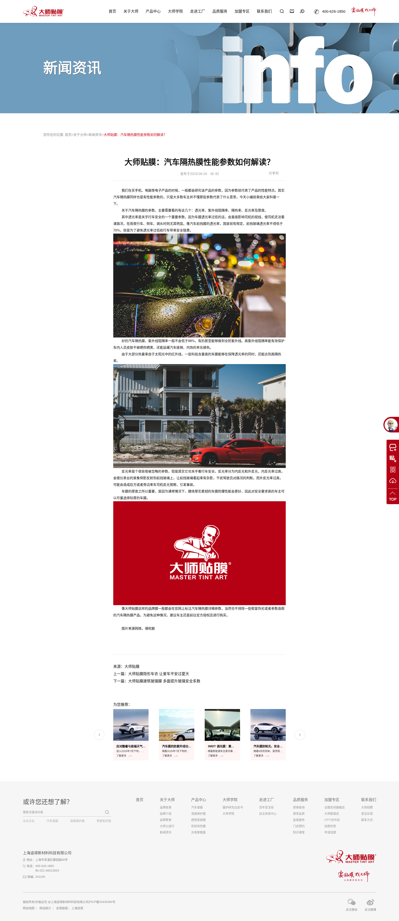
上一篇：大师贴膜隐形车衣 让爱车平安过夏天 (151, 674)
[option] (131, 734)
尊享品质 (299, 813)
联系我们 (264, 11)
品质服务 (219, 11)
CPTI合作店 (332, 819)
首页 (112, 11)
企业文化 (28, 820)
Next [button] (299, 734)
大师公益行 (167, 826)
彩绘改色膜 (198, 826)
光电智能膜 (198, 832)
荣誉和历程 (104, 820)
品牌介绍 (165, 813)
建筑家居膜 (198, 819)
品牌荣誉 (165, 819)
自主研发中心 (268, 813)
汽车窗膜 (52, 820)
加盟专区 (242, 11)
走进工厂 (197, 11)
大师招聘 (367, 807)
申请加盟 (330, 832)
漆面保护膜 (77, 820)
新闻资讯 (95, 135)
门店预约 (299, 826)
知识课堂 (299, 832)
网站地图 (28, 908)
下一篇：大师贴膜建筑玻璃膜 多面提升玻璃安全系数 (156, 681)
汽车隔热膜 (121, 197)
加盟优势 (330, 826)
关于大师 (130, 11)
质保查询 (299, 807)
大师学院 (175, 11)
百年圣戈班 (266, 807)
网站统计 (45, 908)
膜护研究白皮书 (233, 807)
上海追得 (77, 908)
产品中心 (153, 11)
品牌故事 (165, 807)
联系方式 (367, 819)
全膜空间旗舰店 (334, 807)
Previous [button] (99, 734)
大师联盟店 (331, 813)
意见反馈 (367, 813)
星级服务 (299, 819)
